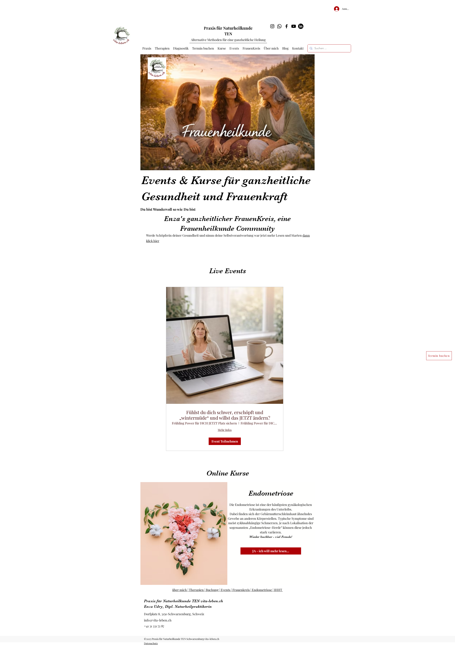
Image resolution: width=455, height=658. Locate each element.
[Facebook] (286, 26)
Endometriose (270, 493)
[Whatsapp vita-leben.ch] (279, 26)
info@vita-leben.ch (158, 620)
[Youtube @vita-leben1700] (293, 26)
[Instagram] (272, 26)
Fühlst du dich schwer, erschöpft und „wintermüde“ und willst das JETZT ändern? (224, 415)
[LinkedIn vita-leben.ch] (300, 26)
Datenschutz (151, 643)
